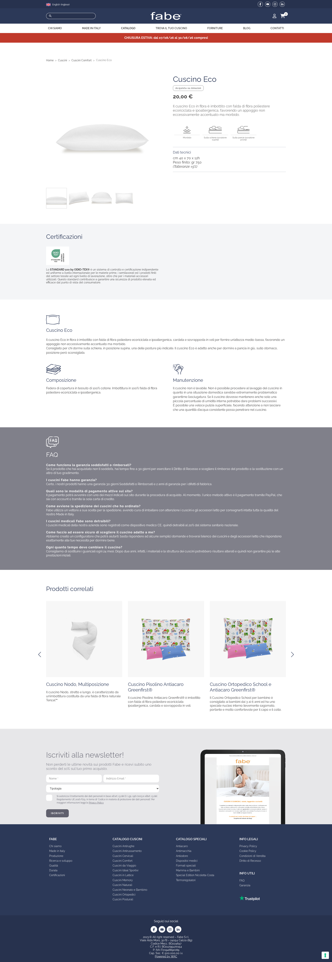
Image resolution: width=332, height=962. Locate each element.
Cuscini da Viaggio (124, 865)
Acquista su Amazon (188, 88)
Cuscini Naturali (122, 884)
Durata (53, 870)
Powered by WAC (166, 956)
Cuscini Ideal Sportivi (125, 870)
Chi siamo (55, 846)
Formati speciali (186, 865)
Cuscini (62, 60)
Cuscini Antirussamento (127, 850)
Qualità (53, 865)
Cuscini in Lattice (123, 875)
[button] (40, 655)
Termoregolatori (186, 880)
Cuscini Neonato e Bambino (130, 889)
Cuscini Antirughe (123, 846)
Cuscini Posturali (123, 899)
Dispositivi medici (187, 860)
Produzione (56, 855)
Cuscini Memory (123, 880)
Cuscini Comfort (81, 60)
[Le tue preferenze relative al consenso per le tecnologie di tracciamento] (325, 955)
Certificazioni (57, 875)
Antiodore (182, 855)
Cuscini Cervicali (123, 855)
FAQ (242, 880)
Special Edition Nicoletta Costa (195, 875)
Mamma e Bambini (188, 870)
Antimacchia (183, 850)
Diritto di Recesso (250, 860)
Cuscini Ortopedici (124, 894)
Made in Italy (57, 850)
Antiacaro (182, 846)
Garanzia (244, 885)
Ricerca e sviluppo (60, 860)
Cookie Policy (247, 850)
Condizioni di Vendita (252, 855)
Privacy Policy (96, 802)
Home (50, 60)
